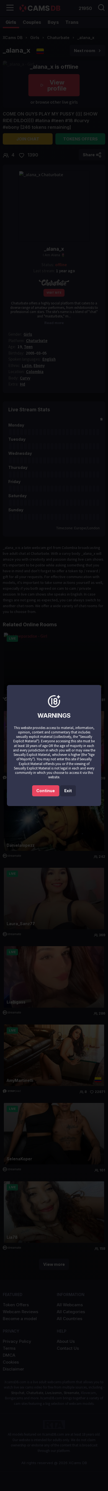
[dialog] (54, 745)
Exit (68, 790)
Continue (45, 790)
